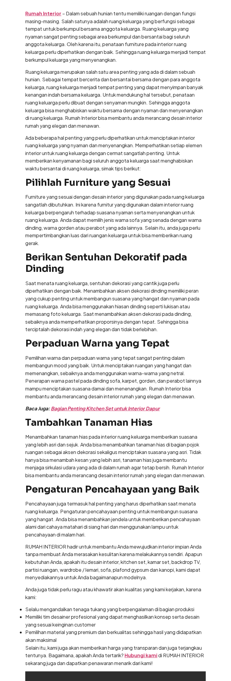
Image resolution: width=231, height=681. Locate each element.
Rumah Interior (43, 13)
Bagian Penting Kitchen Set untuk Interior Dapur (105, 408)
